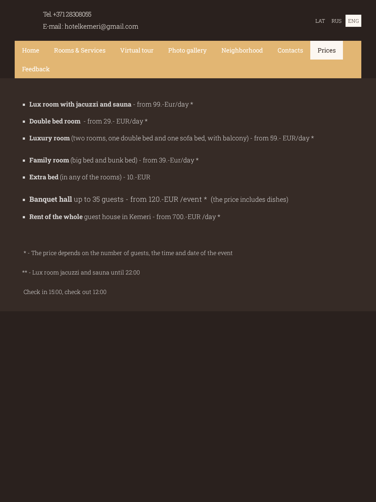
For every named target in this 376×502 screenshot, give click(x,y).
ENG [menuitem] (353, 20)
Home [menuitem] (30, 50)
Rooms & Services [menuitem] (79, 50)
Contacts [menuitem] (290, 50)
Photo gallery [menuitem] (187, 50)
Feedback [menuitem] (36, 69)
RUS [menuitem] (336, 20)
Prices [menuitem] (327, 50)
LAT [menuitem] (320, 20)
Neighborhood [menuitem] (242, 50)
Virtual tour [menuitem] (136, 50)
